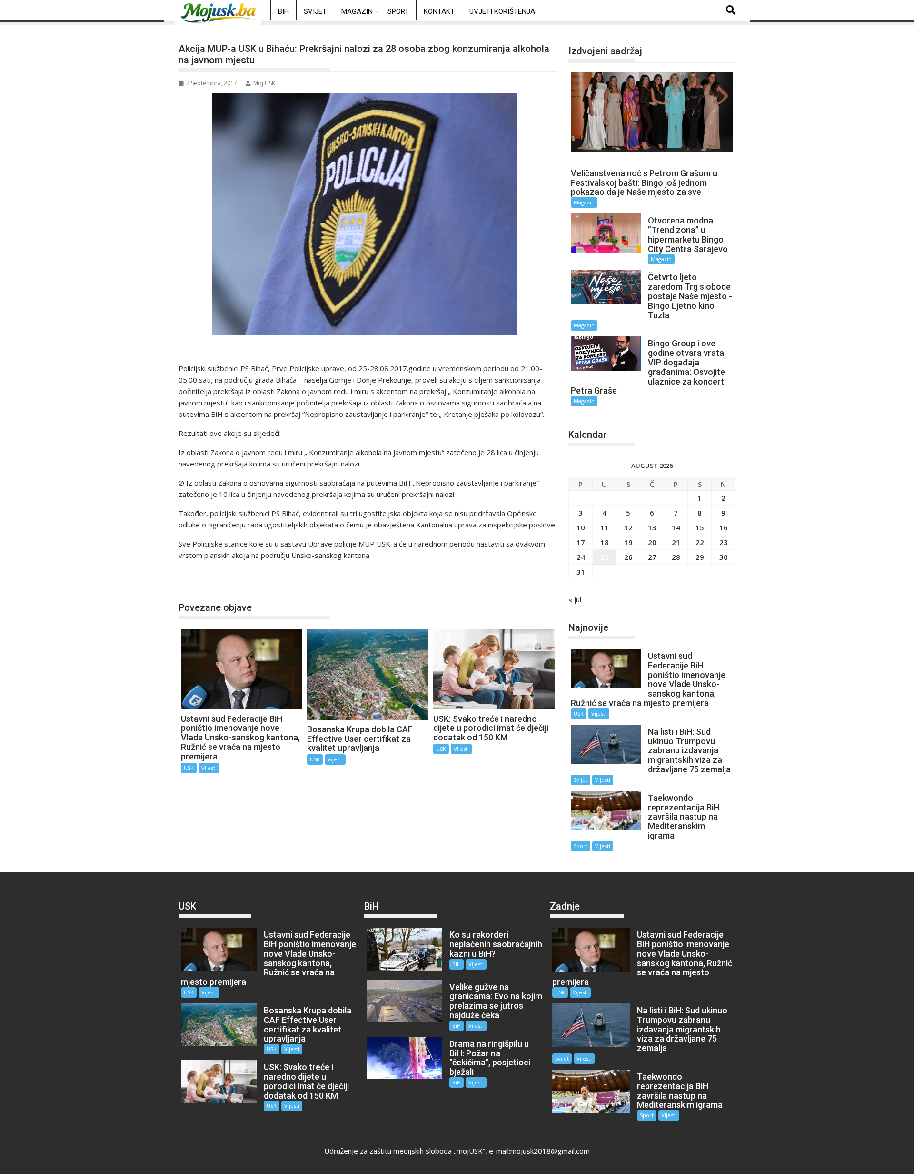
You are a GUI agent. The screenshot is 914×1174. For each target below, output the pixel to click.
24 (580, 557)
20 (652, 542)
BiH (283, 11)
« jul (574, 599)
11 (604, 527)
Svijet (315, 11)
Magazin (357, 11)
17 (580, 542)
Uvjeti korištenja (502, 11)
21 (676, 542)
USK (195, 575)
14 (676, 527)
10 (580, 527)
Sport (398, 11)
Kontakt (439, 11)
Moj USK (264, 83)
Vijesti (209, 767)
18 (604, 542)
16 (723, 527)
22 (699, 542)
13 (652, 527)
